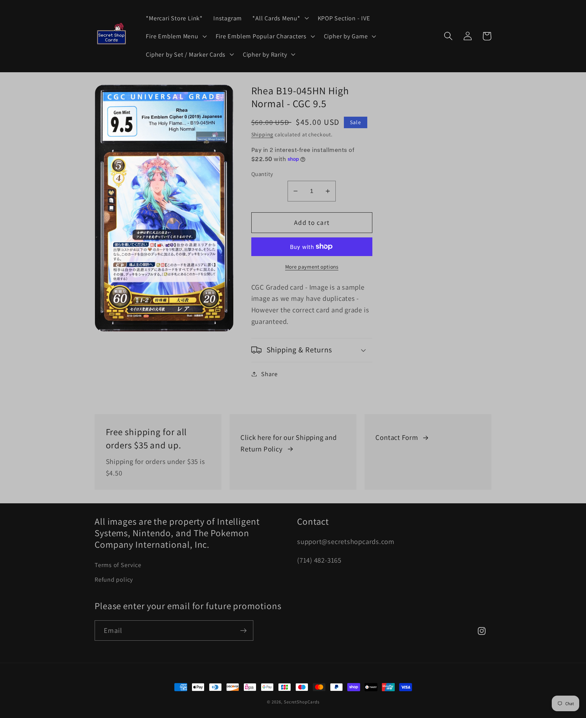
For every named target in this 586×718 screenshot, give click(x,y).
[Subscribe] (243, 630)
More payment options (311, 266)
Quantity (262, 174)
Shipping (262, 134)
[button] (279, 18)
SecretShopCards (301, 702)
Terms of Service (118, 565)
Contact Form (396, 437)
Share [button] (269, 374)
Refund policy (114, 579)
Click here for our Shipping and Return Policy (288, 443)
